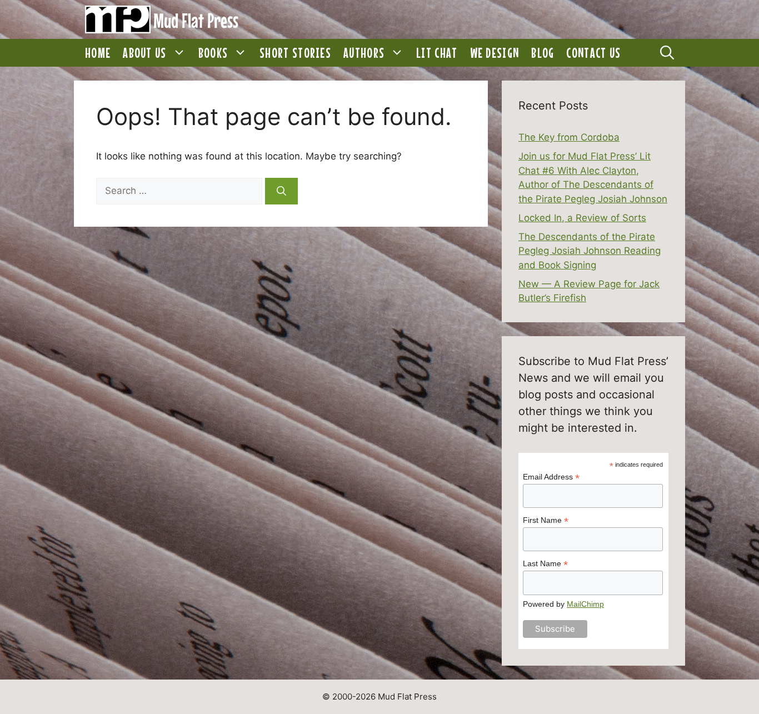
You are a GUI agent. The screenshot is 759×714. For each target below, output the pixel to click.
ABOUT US (144, 53)
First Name (545, 520)
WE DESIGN (495, 53)
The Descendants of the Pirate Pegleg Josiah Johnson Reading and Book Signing (589, 251)
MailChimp (585, 604)
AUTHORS (364, 53)
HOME (98, 53)
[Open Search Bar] (667, 53)
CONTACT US (593, 53)
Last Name (545, 563)
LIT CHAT (436, 53)
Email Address (551, 477)
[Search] (281, 191)
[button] (179, 53)
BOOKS (213, 53)
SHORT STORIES (295, 53)
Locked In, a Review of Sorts (582, 217)
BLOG (542, 53)
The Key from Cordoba (569, 137)
